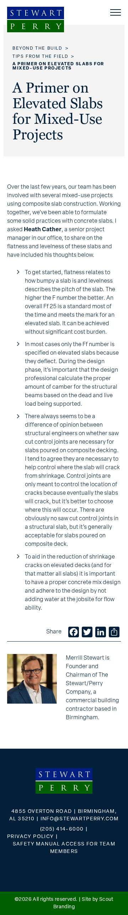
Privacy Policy (30, 836)
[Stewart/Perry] (35, 19)
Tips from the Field (40, 57)
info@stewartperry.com (80, 819)
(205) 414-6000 (62, 829)
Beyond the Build (37, 48)
